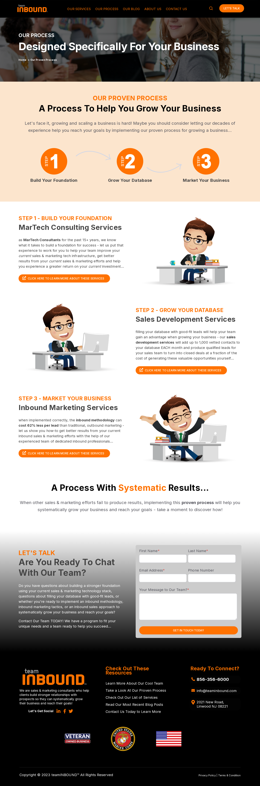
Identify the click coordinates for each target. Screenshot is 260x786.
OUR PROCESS (106, 9)
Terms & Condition (229, 775)
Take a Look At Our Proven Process (136, 690)
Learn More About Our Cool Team (134, 683)
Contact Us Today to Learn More (133, 712)
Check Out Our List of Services (132, 697)
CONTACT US (176, 9)
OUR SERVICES (79, 9)
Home (23, 59)
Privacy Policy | (208, 775)
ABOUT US (152, 9)
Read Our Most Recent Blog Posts (134, 704)
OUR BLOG (131, 9)
